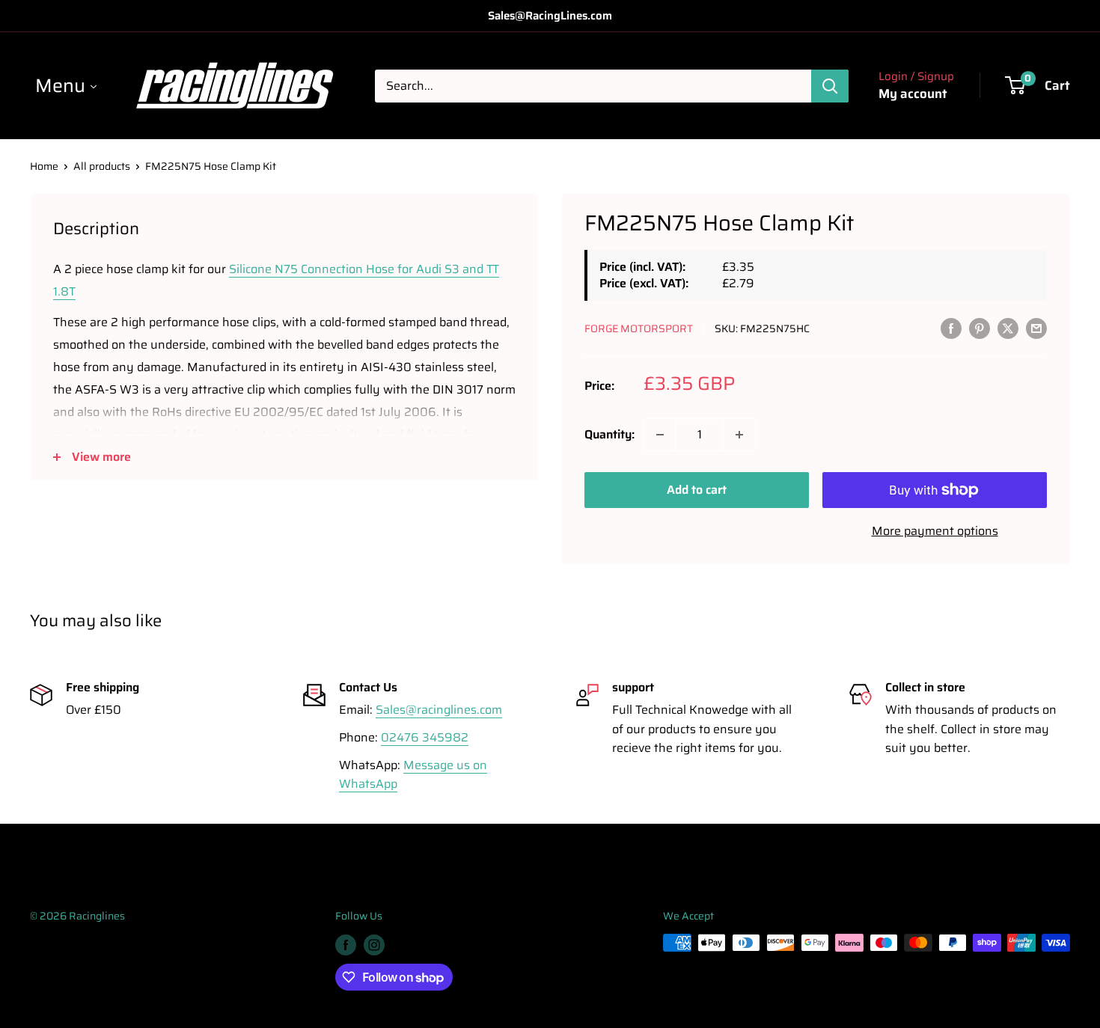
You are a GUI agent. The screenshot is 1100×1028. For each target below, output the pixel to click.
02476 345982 (424, 737)
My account (913, 93)
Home (44, 166)
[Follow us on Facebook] (345, 944)
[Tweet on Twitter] (1007, 327)
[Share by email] (1036, 327)
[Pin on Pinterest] (979, 327)
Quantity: (609, 434)
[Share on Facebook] (951, 327)
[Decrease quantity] (660, 434)
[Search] (830, 86)
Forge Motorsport (638, 328)
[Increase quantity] (739, 434)
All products (101, 166)
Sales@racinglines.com (439, 709)
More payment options (935, 530)
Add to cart (697, 489)
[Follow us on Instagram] (374, 944)
